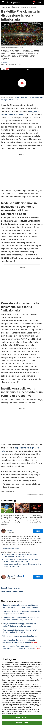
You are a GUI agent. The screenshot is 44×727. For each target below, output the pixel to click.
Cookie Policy (17, 713)
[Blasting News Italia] (13, 2)
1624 (3, 668)
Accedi (40, 2)
